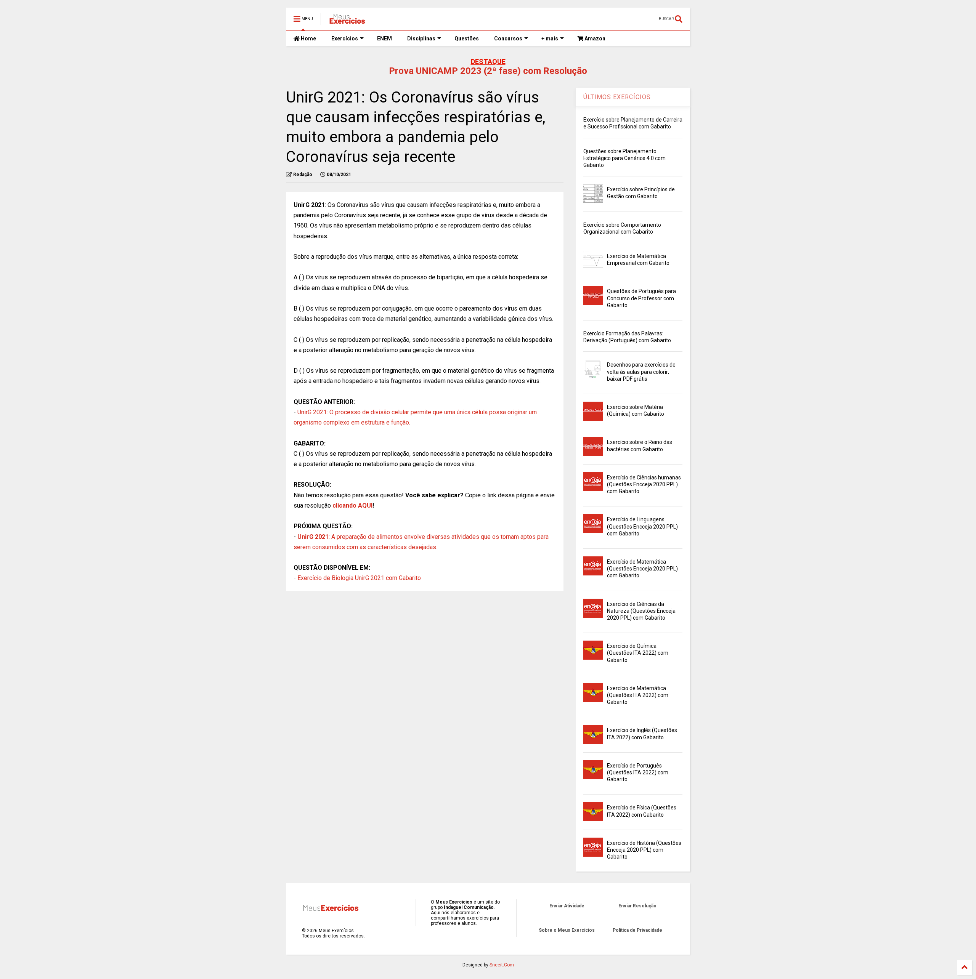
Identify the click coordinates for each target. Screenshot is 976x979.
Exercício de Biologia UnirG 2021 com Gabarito (359, 578)
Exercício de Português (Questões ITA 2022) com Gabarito (637, 772)
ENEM (384, 38)
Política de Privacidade (637, 930)
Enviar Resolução (637, 905)
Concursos (508, 38)
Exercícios (344, 38)
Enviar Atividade (566, 905)
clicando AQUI (352, 505)
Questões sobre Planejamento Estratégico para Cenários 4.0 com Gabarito (624, 158)
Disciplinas (421, 38)
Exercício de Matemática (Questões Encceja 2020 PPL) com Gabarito (642, 568)
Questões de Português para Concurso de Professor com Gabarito (641, 298)
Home (308, 38)
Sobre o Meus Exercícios (567, 930)
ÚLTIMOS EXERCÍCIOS (617, 97)
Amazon (594, 38)
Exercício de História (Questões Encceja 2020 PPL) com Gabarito (644, 850)
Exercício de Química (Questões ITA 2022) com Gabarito (637, 653)
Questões (466, 38)
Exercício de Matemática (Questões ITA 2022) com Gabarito (637, 695)
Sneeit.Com (502, 965)
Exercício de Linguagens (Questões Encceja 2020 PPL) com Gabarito (642, 526)
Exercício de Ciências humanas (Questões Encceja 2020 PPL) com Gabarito (644, 484)
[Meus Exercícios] (347, 21)
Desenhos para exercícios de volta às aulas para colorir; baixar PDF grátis (641, 371)
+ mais (549, 38)
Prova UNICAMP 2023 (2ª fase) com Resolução (488, 71)
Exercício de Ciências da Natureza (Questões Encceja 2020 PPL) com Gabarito (641, 611)
